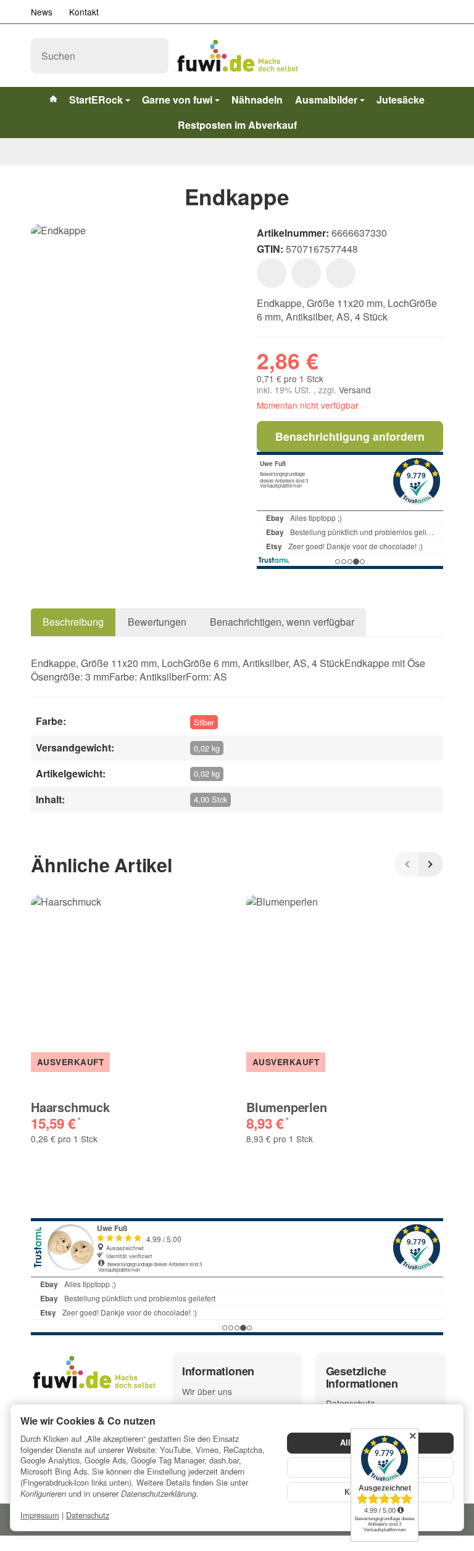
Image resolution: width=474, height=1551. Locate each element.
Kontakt (84, 12)
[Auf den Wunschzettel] (271, 273)
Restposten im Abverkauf (237, 125)
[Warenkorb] (431, 55)
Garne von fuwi (177, 99)
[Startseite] (36, 152)
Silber (204, 722)
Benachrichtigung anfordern (350, 436)
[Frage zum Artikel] (341, 273)
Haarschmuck (70, 1107)
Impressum (39, 1515)
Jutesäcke (400, 99)
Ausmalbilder (326, 99)
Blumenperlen (286, 1107)
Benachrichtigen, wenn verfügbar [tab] (282, 622)
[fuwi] (237, 55)
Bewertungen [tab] (157, 622)
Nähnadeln (257, 99)
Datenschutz (87, 1515)
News (41, 12)
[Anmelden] (404, 55)
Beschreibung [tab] (73, 622)
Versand (355, 389)
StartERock (96, 99)
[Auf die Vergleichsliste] (306, 273)
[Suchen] (152, 55)
